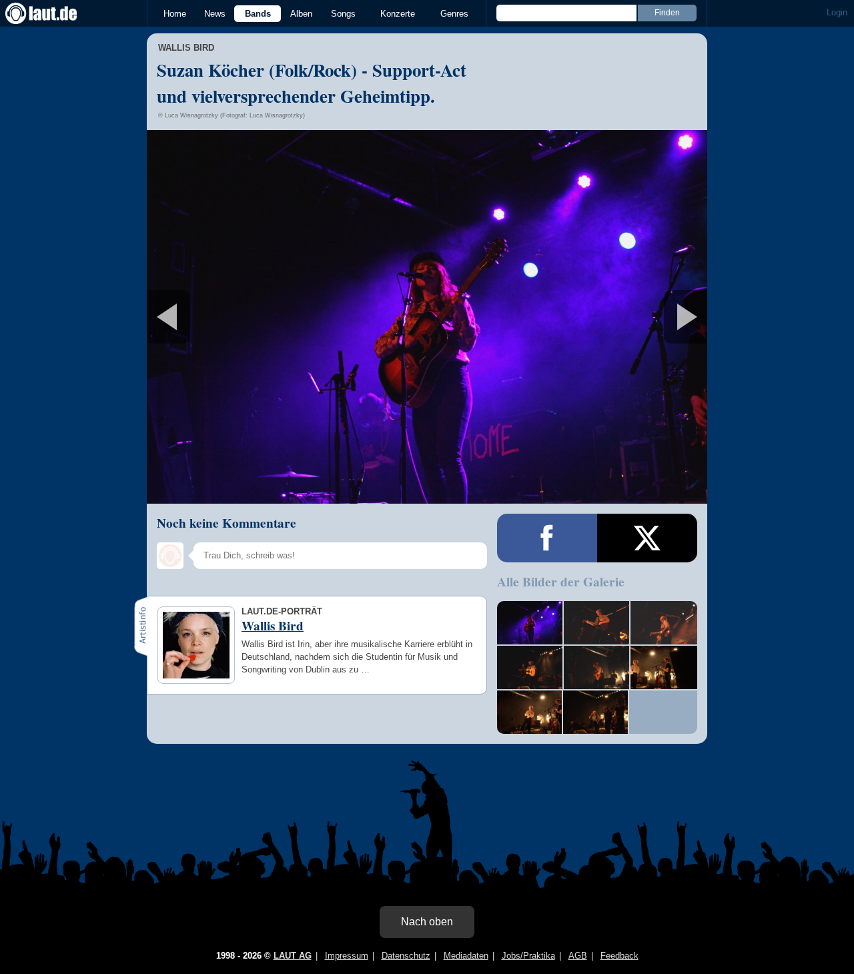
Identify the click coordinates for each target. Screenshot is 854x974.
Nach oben (427, 921)
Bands (258, 14)
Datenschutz (406, 956)
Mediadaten (466, 956)
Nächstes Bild (427, 317)
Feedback (619, 956)
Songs (343, 14)
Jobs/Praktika (528, 956)
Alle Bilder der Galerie (560, 581)
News (215, 14)
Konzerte (397, 14)
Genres (454, 14)
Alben (301, 14)
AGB (577, 956)
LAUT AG (293, 956)
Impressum (346, 956)
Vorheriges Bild (239, 317)
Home (174, 14)
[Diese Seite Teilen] (547, 538)
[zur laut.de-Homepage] (53, 13)
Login (837, 12)
